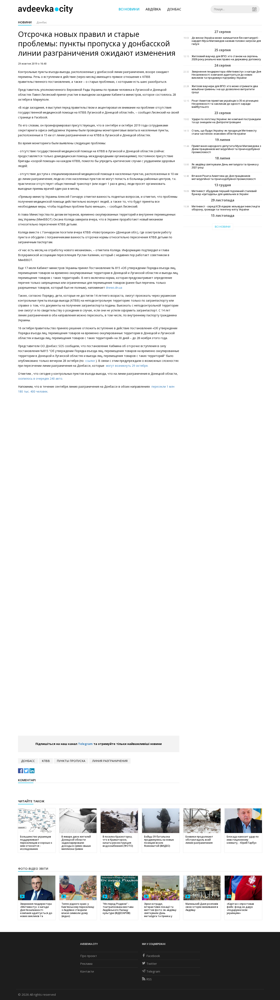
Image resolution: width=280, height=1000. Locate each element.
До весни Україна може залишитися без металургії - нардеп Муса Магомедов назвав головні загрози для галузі (226, 40)
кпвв (46, 761)
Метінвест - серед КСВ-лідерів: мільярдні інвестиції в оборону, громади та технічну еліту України (226, 208)
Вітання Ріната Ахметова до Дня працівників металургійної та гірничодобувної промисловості (224, 177)
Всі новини (129, 9)
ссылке (90, 361)
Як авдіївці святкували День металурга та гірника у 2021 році (225, 166)
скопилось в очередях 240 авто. (40, 378)
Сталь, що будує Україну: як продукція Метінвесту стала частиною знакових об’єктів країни (224, 132)
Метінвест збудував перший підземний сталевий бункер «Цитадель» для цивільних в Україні (224, 193)
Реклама (86, 963)
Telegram (85, 744)
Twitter (151, 963)
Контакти (87, 971)
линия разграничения (109, 761)
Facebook (153, 956)
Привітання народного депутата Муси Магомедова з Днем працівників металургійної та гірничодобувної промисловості (226, 149)
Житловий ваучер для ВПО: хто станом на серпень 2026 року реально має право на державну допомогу (226, 58)
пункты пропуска (71, 761)
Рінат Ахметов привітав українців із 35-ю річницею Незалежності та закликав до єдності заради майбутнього (225, 103)
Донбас (174, 9)
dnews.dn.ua (114, 287)
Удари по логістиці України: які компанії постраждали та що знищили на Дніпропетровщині (226, 121)
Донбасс (28, 761)
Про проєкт (88, 956)
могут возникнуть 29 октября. (127, 366)
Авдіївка (153, 9)
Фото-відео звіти (33, 868)
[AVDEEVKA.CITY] (45, 9)
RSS (149, 979)
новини (25, 22)
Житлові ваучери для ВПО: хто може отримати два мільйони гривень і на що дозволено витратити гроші (225, 89)
